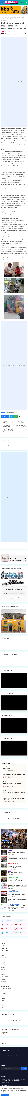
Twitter (12, 416)
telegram (8, 932)
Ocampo (3, 974)
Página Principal (5, 17)
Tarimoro (3, 995)
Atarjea (2, 952)
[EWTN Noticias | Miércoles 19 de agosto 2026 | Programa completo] (4, 893)
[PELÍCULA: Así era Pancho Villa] (4, 873)
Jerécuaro (3, 969)
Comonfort (3, 957)
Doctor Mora (4, 964)
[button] (22, 2)
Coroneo (3, 960)
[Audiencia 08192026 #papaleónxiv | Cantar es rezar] (4, 900)
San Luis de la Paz (5, 986)
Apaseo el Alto (4, 948)
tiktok (21, 928)
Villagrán (3, 1003)
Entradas (5, 1032)
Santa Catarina (4, 991)
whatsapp (22, 920)
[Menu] (2, 2)
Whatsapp (16, 416)
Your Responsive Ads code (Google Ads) (14, 81)
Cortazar (3, 962)
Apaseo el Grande (5, 950)
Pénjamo (3, 979)
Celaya (2, 955)
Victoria (2, 1000)
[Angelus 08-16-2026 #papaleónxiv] (4, 852)
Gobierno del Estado (15, 17)
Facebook (6, 416)
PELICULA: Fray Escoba (8, 1085)
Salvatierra (3, 981)
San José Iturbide (5, 984)
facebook (8, 920)
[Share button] (20, 416)
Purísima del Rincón (5, 976)
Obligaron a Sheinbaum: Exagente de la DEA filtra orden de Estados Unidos (14, 791)
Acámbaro (3, 945)
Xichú (2, 1005)
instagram (8, 924)
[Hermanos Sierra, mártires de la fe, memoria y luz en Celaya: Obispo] (4, 879)
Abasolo (3, 943)
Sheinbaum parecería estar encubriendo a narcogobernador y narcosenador (13, 783)
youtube (22, 924)
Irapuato (3, 967)
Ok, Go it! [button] (5, 1095)
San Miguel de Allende (6, 988)
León (2, 972)
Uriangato (3, 998)
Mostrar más (23, 440)
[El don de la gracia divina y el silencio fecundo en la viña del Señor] (4, 859)
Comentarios (6, 1033)
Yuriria (2, 1007)
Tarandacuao (4, 993)
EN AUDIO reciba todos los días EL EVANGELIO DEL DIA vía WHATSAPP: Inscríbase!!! (13, 1079)
